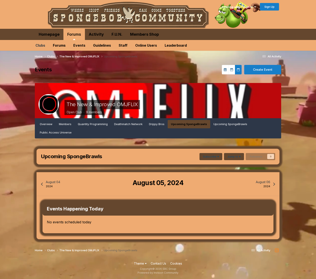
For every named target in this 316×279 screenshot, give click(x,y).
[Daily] (238, 69)
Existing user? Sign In (238, 7)
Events (79, 45)
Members (65, 124)
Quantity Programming (93, 124)
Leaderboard (176, 45)
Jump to (233, 156)
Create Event (262, 69)
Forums (74, 34)
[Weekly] (231, 69)
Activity (96, 34)
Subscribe (210, 156)
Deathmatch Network (128, 124)
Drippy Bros (156, 124)
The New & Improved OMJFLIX (102, 104)
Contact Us (158, 263)
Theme (139, 263)
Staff (123, 45)
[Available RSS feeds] (276, 250)
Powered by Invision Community (158, 272)
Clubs (40, 45)
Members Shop (144, 34)
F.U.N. (117, 34)
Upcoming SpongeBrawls (189, 124)
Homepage (49, 34)
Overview (46, 124)
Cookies (176, 263)
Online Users (146, 45)
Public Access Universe (56, 132)
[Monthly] (225, 69)
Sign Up (269, 6)
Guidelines (102, 45)
